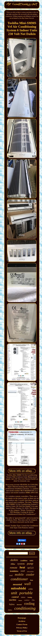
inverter (19, 604)
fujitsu (11, 604)
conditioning (25, 608)
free (31, 580)
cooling (29, 603)
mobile (19, 574)
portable (26, 593)
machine (12, 600)
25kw (33, 600)
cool (10, 575)
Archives (21, 621)
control (15, 597)
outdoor (26, 600)
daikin (14, 559)
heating (30, 597)
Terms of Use (22, 631)
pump (30, 563)
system (21, 563)
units (31, 560)
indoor (23, 597)
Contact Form (21, 624)
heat (22, 567)
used (23, 571)
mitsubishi (18, 588)
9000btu (10, 610)
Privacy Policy (21, 628)
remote (13, 567)
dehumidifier (30, 571)
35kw (13, 564)
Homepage (22, 618)
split (30, 568)
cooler (30, 574)
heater (20, 600)
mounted (17, 584)
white (30, 589)
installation (14, 571)
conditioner (19, 579)
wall (27, 584)
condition (23, 560)
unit (14, 593)
